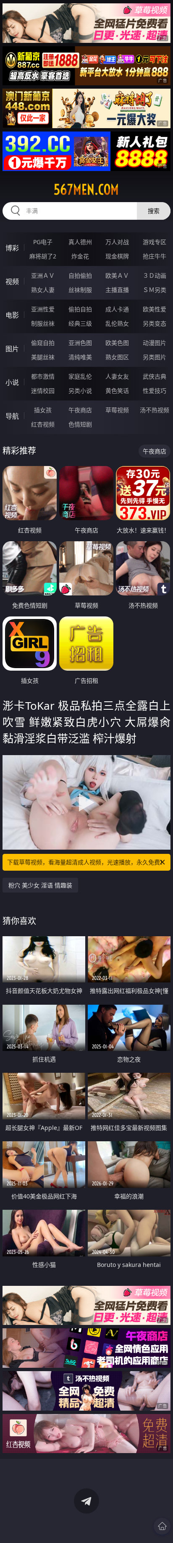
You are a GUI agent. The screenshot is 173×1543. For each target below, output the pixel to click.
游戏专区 (154, 242)
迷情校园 (43, 391)
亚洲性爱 (43, 309)
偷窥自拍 (43, 343)
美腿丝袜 (43, 357)
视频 (12, 281)
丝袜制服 (80, 290)
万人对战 (117, 242)
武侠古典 (154, 376)
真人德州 (80, 242)
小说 (12, 382)
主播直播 (117, 290)
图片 (12, 348)
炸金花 (80, 256)
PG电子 (42, 242)
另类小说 (80, 391)
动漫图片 (154, 343)
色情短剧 (80, 424)
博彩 (12, 248)
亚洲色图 (80, 343)
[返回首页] (162, 1526)
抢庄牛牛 (154, 256)
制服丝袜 (43, 323)
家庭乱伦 (80, 376)
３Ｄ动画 (154, 275)
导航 (12, 416)
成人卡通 (117, 309)
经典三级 (80, 323)
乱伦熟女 (117, 323)
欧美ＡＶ (117, 275)
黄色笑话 (117, 391)
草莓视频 (117, 410)
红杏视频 (43, 424)
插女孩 (43, 410)
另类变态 (154, 323)
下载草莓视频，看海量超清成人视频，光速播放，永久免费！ (86, 862)
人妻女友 (117, 376)
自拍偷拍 (80, 275)
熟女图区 (117, 357)
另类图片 (154, 357)
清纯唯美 (80, 357)
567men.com (86, 189)
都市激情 (43, 376)
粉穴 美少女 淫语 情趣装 (40, 885)
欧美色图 (117, 343)
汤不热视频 (154, 410)
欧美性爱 (154, 309)
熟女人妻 (43, 290)
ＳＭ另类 (154, 290)
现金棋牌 (117, 256)
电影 (12, 315)
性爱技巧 (154, 391)
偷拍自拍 (80, 309)
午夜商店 (80, 410)
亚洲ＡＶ (43, 275)
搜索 (154, 211)
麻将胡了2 (42, 256)
